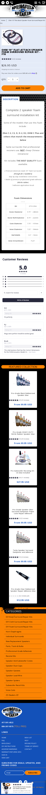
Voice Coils (10, 690)
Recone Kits (11, 656)
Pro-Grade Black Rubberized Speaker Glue (23, 394)
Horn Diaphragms (13, 631)
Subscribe (32, 773)
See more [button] (32, 352)
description (10, 99)
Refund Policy (30, 743)
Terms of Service (31, 746)
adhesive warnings (9, 749)
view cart (5, 758)
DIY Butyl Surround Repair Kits (19, 617)
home (4, 738)
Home (3, 20)
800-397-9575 (14, 726)
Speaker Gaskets (13, 671)
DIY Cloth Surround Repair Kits (19, 622)
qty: (4, 79)
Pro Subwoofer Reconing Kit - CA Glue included (23, 472)
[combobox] (41, 293)
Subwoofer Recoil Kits (15, 685)
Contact (28, 749)
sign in (4, 755)
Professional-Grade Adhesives (19, 651)
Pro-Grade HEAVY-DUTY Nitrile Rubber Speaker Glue (23, 433)
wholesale (6, 743)
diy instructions (9, 746)
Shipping (4, 69)
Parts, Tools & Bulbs (15, 646)
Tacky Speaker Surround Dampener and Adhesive (23, 551)
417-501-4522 (7, 722)
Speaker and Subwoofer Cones (19, 661)
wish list (28, 738)
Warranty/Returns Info (11, 752)
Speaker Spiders (13, 680)
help (26, 740)
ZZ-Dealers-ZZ (12, 695)
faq (3, 740)
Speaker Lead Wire (14, 675)
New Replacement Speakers (18, 641)
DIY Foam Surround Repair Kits (19, 627)
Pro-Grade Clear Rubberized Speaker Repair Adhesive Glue (23, 590)
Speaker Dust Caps (14, 666)
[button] (11, 59)
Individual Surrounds (15, 636)
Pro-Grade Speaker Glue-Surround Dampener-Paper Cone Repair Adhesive (23, 511)
